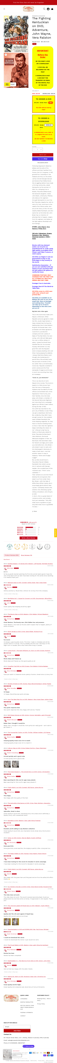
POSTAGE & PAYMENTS (26, 1012)
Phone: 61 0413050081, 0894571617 (14, 1043)
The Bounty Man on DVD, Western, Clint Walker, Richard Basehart (28, 614)
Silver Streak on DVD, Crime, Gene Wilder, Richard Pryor (25, 631)
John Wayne (42, 227)
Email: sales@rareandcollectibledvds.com (16, 1040)
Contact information (48, 1062)
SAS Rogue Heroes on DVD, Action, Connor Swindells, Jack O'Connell (29, 715)
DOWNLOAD (48, 125)
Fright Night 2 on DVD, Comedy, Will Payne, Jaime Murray (25, 787)
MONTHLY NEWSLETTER (26, 1002)
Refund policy (34, 1060)
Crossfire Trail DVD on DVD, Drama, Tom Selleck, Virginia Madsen (28, 666)
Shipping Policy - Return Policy (44, 999)
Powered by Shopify (24, 1060)
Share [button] (35, 511)
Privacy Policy (41, 1003)
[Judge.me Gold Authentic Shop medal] (17, 547)
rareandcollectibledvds (15, 1060)
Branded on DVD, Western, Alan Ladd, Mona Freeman (24, 820)
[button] (4, 9)
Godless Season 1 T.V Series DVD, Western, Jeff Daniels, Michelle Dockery (30, 563)
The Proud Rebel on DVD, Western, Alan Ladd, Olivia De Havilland (28, 945)
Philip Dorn (42, 228)
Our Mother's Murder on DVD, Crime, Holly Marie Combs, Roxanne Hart (30, 886)
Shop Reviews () (26, 555)
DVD (51, 102)
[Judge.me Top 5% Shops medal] (40, 547)
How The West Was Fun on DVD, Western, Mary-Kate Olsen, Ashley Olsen (30, 699)
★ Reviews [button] (55, 533)
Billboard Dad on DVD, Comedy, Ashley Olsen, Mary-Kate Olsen (27, 582)
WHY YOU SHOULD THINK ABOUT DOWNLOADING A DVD (27, 1007)
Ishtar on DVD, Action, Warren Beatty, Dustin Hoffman (24, 838)
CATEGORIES (23, 998)
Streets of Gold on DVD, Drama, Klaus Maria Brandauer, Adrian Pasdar (29, 683)
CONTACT (22, 1015)
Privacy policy (41, 1060)
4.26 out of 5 (33, 522)
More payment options (43, 162)
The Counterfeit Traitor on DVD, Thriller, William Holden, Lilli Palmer (29, 732)
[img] (28, 522)
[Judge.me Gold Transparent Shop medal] (25, 547)
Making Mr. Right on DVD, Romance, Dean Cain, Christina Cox (27, 976)
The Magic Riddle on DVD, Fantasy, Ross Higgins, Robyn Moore (27, 853)
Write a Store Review (28, 538)
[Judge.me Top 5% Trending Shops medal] (47, 547)
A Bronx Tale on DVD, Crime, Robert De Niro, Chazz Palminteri (27, 748)
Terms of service (49, 1060)
